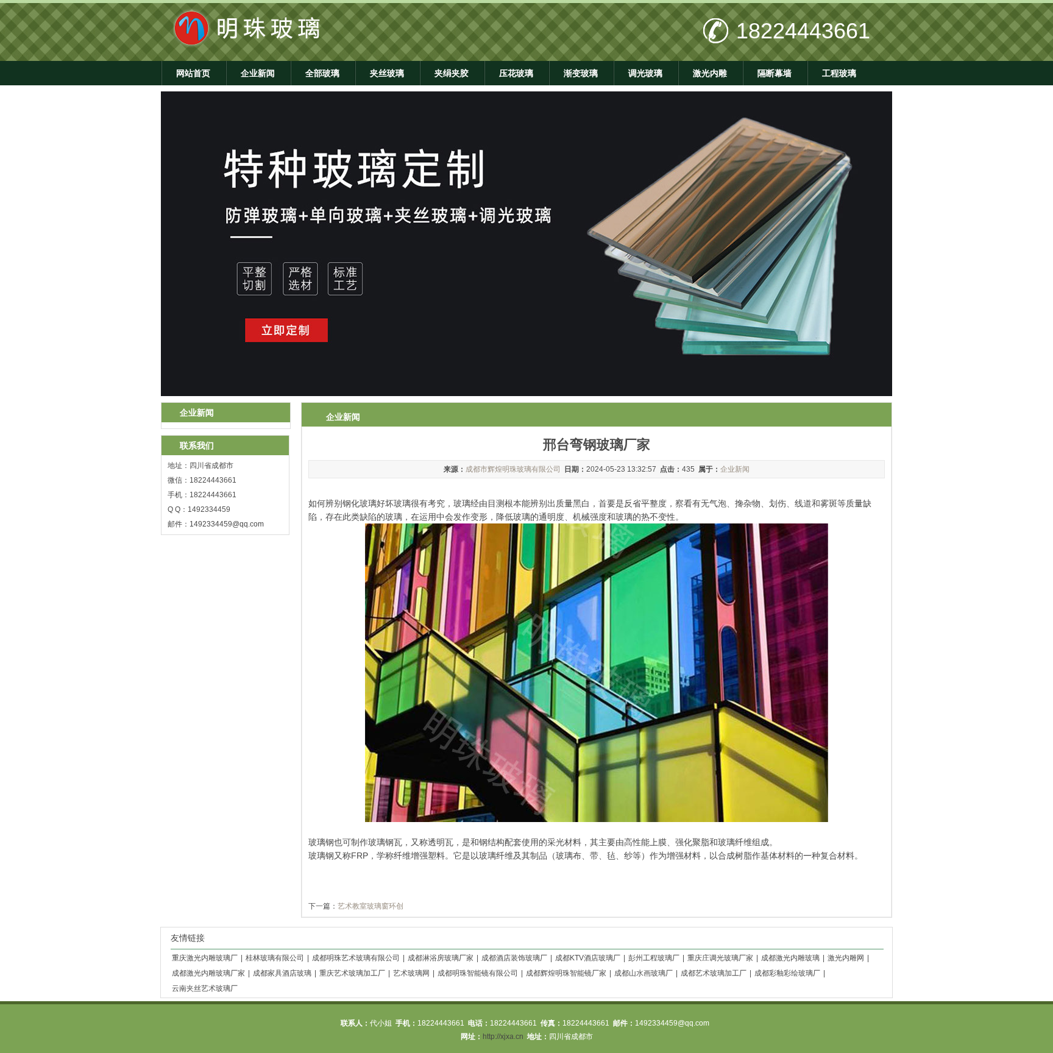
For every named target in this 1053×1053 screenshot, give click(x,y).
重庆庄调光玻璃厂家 (720, 958)
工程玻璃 (839, 73)
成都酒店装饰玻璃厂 (514, 958)
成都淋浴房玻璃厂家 (440, 958)
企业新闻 (258, 73)
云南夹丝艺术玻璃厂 (205, 988)
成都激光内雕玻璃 (790, 958)
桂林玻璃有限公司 (275, 958)
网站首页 (193, 73)
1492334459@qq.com (227, 524)
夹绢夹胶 (451, 73)
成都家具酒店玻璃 (282, 973)
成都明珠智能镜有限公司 (478, 973)
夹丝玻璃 (387, 73)
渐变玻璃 (581, 73)
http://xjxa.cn (503, 1036)
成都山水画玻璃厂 (643, 973)
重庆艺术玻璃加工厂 (352, 973)
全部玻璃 (322, 73)
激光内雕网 (846, 958)
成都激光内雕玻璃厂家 (208, 973)
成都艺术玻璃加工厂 (713, 973)
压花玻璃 (516, 73)
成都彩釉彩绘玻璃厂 (787, 973)
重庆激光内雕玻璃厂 (205, 958)
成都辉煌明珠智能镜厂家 (566, 973)
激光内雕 (710, 73)
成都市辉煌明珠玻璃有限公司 (513, 469)
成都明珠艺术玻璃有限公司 (356, 958)
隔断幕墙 (774, 73)
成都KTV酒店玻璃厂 (587, 958)
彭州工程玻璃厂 (653, 958)
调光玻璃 (645, 73)
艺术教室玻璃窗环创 (370, 906)
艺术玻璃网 (411, 973)
